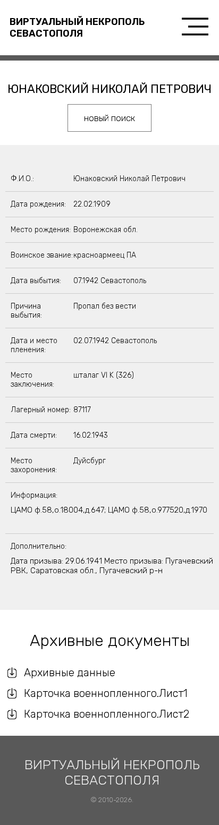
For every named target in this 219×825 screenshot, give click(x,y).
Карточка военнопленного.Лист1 (106, 693)
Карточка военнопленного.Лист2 (106, 714)
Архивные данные (69, 672)
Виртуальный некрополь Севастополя (77, 27)
